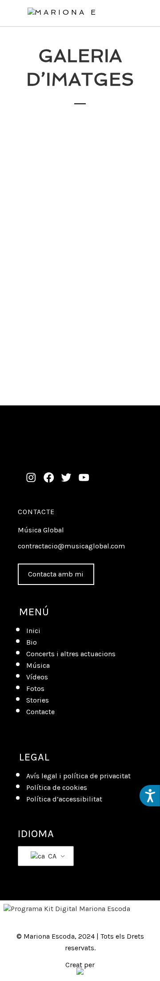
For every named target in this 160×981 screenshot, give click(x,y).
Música (38, 665)
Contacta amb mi (56, 574)
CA (51, 856)
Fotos (35, 688)
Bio (31, 642)
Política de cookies (56, 787)
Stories (37, 700)
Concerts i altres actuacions (71, 654)
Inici (33, 630)
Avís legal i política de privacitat (78, 776)
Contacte (36, 511)
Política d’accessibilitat (64, 799)
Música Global (41, 530)
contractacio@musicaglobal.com (71, 546)
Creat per (80, 965)
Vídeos (37, 677)
